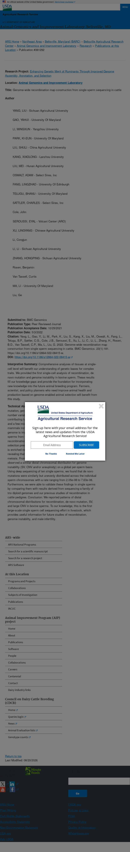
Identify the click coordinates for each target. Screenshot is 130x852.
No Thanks (51, 453)
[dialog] (65, 431)
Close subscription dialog (101, 406)
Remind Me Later (75, 453)
